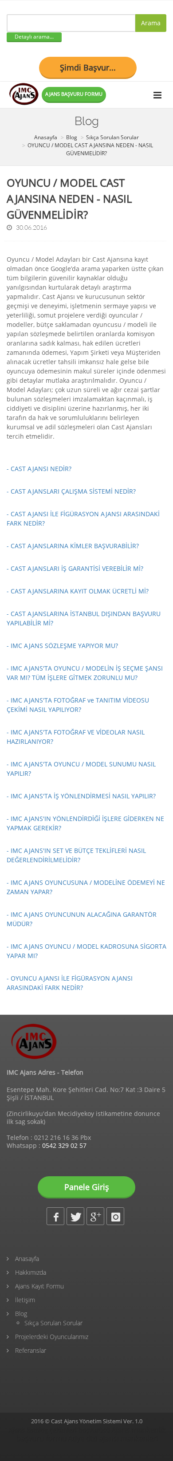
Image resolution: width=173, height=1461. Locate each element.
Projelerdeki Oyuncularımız (50, 1336)
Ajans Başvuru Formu (73, 93)
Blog (20, 1313)
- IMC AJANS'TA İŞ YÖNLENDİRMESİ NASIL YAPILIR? (81, 796)
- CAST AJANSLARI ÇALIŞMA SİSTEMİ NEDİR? (71, 491)
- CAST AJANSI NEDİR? (39, 468)
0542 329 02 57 (64, 1145)
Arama (151, 23)
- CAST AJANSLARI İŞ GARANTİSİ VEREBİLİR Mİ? (75, 568)
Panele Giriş (86, 1187)
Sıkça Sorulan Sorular (53, 1323)
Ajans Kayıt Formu (38, 1286)
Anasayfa (26, 1258)
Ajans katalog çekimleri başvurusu (59, 1430)
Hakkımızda (29, 1272)
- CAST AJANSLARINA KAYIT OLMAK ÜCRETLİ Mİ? (78, 591)
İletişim (24, 1300)
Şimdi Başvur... (88, 67)
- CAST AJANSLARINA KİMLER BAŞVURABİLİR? (73, 546)
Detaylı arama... (34, 36)
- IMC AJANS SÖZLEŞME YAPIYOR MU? (62, 645)
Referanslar (29, 1350)
